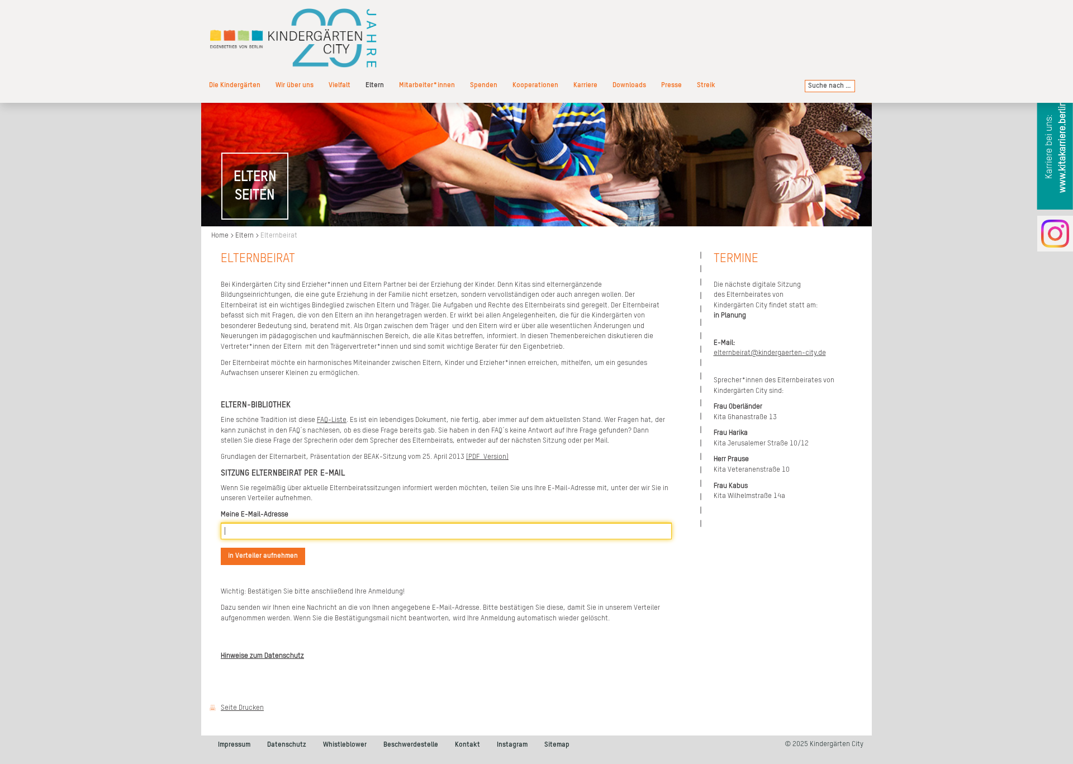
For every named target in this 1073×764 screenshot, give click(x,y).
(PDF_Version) (487, 457)
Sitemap (556, 744)
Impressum (234, 744)
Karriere (585, 85)
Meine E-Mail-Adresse (254, 514)
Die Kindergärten (234, 85)
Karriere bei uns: (1055, 147)
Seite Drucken (242, 707)
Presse (671, 85)
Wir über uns (295, 85)
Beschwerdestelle (410, 744)
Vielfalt (339, 85)
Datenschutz (286, 744)
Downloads (629, 85)
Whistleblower (345, 744)
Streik (706, 85)
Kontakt (467, 744)
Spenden (483, 85)
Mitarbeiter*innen (427, 85)
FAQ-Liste (331, 420)
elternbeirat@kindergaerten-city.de (770, 353)
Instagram (512, 744)
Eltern (374, 85)
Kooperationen (535, 85)
